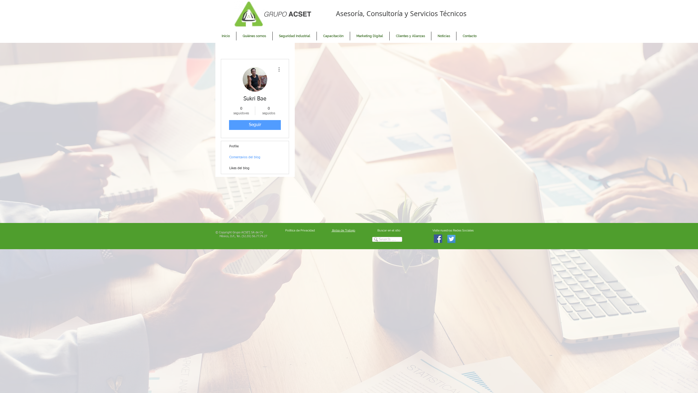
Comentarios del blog (244, 157)
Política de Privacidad (300, 230)
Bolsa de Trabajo (343, 230)
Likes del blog (239, 168)
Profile (234, 146)
